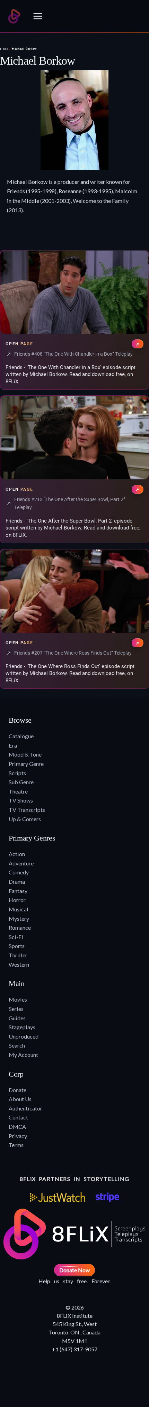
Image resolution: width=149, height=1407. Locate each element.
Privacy (18, 1136)
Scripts (17, 773)
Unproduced (23, 1036)
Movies (18, 999)
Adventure (21, 863)
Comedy (19, 872)
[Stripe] (107, 1197)
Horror (17, 900)
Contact (18, 1117)
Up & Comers (25, 819)
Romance (20, 927)
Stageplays (22, 1027)
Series (16, 1008)
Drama (17, 881)
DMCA (17, 1126)
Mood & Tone (25, 754)
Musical (18, 909)
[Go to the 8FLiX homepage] (14, 16)
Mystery (19, 918)
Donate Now (74, 1270)
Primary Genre (26, 763)
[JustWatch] (57, 1197)
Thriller (18, 955)
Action (17, 854)
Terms (16, 1145)
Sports (17, 945)
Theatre (18, 791)
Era (13, 745)
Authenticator (25, 1108)
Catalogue (21, 736)
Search (17, 1045)
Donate (17, 1090)
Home (4, 48)
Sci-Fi (16, 937)
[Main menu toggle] (37, 16)
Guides (17, 1018)
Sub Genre (21, 782)
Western (19, 964)
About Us (20, 1099)
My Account (23, 1054)
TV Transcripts (27, 809)
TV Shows (21, 800)
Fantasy (18, 891)
